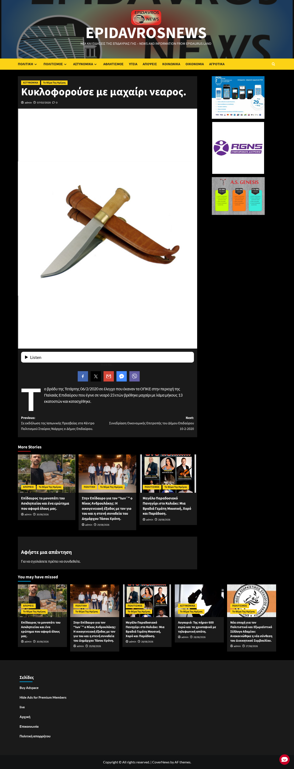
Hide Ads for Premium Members (43, 697)
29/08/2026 (103, 525)
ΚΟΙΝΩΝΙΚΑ (171, 64)
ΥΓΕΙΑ (133, 64)
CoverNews (161, 762)
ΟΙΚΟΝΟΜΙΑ (195, 64)
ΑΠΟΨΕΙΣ (150, 64)
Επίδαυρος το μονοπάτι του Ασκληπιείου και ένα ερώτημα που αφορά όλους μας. (45, 503)
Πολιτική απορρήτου (35, 736)
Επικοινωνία (29, 726)
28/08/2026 (164, 520)
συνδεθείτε (71, 561)
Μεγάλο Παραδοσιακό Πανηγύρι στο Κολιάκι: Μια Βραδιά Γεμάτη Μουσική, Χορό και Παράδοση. (167, 506)
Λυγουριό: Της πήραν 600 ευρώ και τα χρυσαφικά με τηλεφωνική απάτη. (197, 627)
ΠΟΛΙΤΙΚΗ (25, 64)
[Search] (273, 64)
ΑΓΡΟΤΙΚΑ (216, 64)
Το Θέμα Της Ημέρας (54, 83)
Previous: (57, 423)
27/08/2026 (252, 646)
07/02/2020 (44, 102)
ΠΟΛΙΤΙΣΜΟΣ (53, 64)
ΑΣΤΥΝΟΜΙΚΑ (83, 64)
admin (28, 102)
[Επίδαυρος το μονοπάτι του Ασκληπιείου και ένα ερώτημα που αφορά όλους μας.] (46, 473)
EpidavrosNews (146, 33)
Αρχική (25, 717)
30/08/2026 (43, 514)
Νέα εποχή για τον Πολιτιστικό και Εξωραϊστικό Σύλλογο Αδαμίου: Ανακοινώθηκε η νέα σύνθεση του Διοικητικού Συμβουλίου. (251, 631)
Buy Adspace (29, 688)
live (22, 707)
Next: (151, 423)
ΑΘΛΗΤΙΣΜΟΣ (113, 64)
